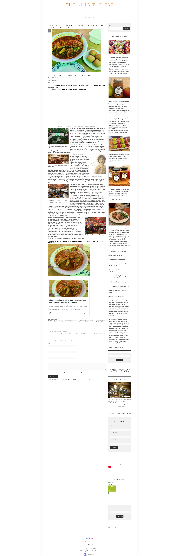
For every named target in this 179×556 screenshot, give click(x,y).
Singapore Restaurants (90, 321)
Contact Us (89, 544)
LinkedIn (116, 14)
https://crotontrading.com (115, 199)
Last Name (113, 439)
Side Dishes (88, 14)
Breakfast (71, 14)
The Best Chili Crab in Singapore (100, 321)
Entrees (79, 14)
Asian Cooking (54, 320)
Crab (86, 320)
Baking (63, 14)
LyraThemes (95, 551)
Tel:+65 (88, 142)
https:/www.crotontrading (116, 347)
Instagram (124, 14)
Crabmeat (88, 320)
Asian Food (64, 320)
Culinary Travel (99, 14)
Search (111, 25)
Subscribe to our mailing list (120, 509)
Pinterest (88, 17)
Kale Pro (94, 548)
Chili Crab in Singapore (81, 320)
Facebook (109, 14)
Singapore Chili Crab (77, 321)
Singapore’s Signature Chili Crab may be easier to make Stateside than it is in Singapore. (82, 333)
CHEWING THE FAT (89, 4)
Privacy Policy (89, 541)
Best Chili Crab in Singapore (70, 320)
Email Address (51, 349)
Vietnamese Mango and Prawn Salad (58, 331)
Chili (76, 320)
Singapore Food (84, 321)
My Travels (60, 321)
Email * (112, 425)
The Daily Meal (50, 322)
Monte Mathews (52, 80)
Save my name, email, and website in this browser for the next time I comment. (70, 372)
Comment (50, 361)
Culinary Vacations (99, 320)
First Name (113, 432)
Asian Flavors (59, 320)
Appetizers (55, 14)
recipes (113, 490)
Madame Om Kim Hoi (54, 321)
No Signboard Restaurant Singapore (68, 321)
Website (49, 355)
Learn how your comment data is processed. (80, 379)
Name (49, 343)
